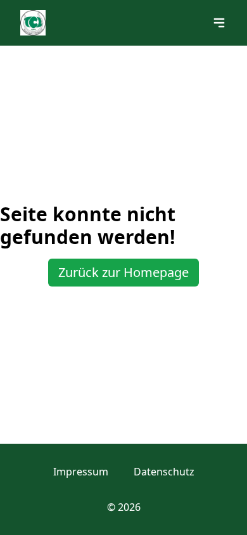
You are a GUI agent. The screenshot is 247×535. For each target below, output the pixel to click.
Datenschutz (164, 472)
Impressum (80, 472)
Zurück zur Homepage (123, 272)
